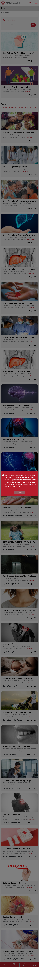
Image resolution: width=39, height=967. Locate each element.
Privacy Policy (25, 477)
